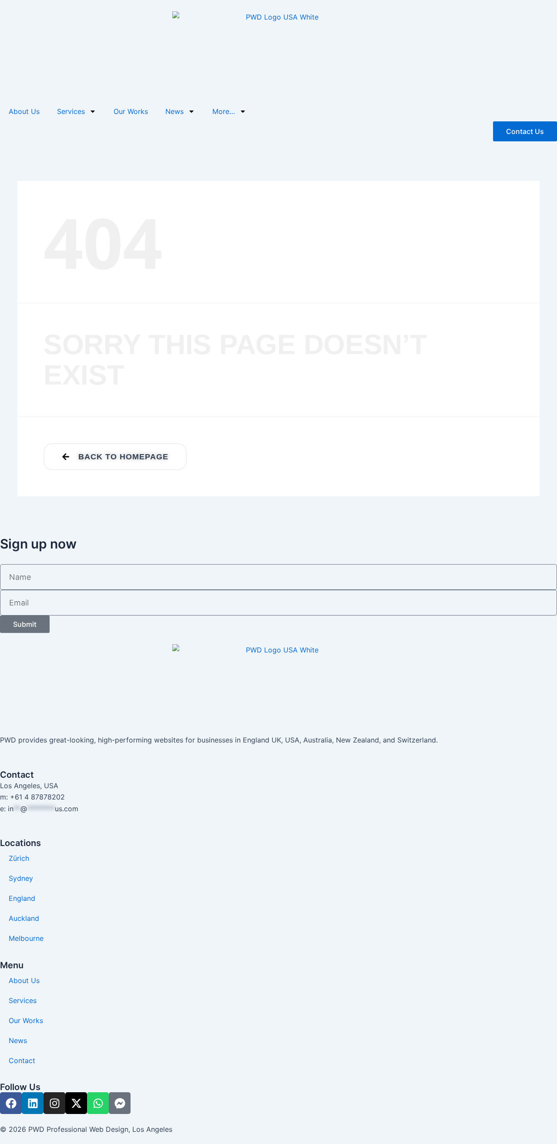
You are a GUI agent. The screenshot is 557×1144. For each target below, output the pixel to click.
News (174, 111)
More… (223, 111)
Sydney (21, 878)
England (22, 898)
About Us (24, 111)
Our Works (131, 111)
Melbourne (26, 938)
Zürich (19, 858)
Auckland (24, 918)
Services (71, 111)
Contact (22, 1060)
